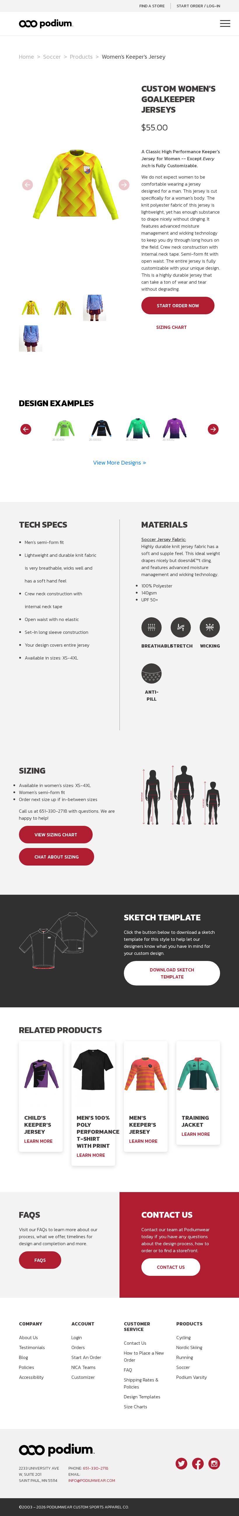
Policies (26, 1367)
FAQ (128, 1369)
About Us (28, 1337)
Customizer (83, 1377)
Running (184, 1357)
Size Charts (135, 1406)
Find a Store (152, 6)
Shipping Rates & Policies (141, 1383)
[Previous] (25, 429)
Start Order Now (178, 305)
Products (81, 56)
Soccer (52, 56)
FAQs (40, 1260)
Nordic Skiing (189, 1347)
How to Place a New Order (144, 1356)
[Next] (213, 429)
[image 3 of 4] (94, 308)
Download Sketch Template (172, 973)
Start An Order (86, 1357)
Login (76, 1337)
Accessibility (31, 1377)
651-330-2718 (95, 1468)
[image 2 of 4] (62, 308)
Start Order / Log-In (198, 6)
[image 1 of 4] (30, 308)
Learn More (38, 1141)
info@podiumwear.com (91, 1480)
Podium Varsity (191, 1377)
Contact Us (171, 1267)
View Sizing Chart (55, 834)
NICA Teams (83, 1367)
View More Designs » (119, 462)
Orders (78, 1347)
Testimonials (32, 1347)
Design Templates (142, 1396)
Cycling (183, 1337)
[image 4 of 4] (30, 338)
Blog (23, 1357)
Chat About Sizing (56, 856)
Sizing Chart (171, 327)
